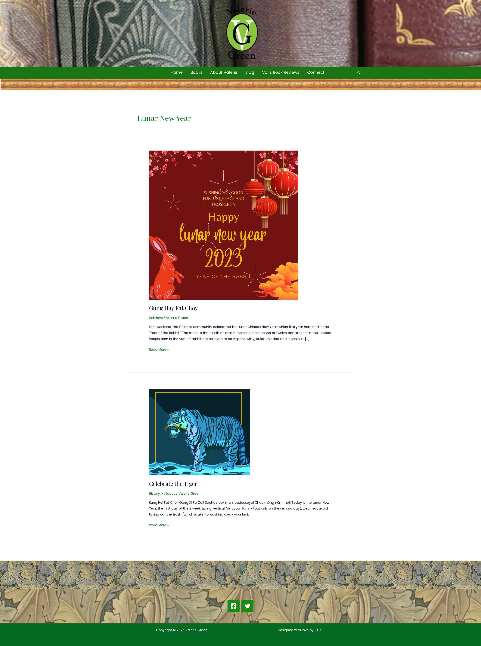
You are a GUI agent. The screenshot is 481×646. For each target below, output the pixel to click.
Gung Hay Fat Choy (173, 308)
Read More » (159, 349)
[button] (358, 72)
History (154, 493)
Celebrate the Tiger (173, 483)
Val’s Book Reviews (280, 72)
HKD (317, 630)
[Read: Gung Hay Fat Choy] (223, 225)
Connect (315, 72)
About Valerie (223, 72)
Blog (249, 72)
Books (196, 72)
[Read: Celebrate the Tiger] (199, 432)
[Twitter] (247, 606)
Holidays (156, 318)
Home (177, 72)
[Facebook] (234, 606)
